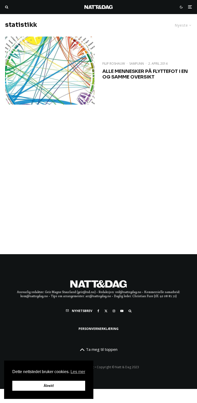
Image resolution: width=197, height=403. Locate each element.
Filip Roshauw (113, 63)
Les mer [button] (78, 372)
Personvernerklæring (98, 329)
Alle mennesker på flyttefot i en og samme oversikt (145, 74)
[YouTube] (122, 311)
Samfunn (136, 63)
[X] (106, 311)
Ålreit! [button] (49, 386)
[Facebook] (98, 311)
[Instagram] (114, 311)
